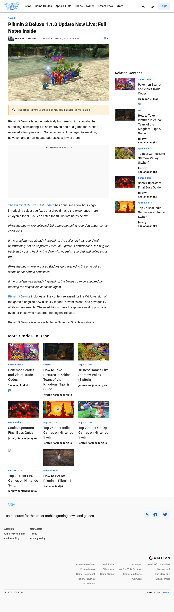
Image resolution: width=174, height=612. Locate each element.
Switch (90, 6)
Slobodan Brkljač (18, 385)
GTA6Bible (89, 583)
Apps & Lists (63, 6)
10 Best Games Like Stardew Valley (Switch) (93, 375)
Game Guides (43, 6)
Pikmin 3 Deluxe (19, 296)
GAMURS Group (163, 592)
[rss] (147, 514)
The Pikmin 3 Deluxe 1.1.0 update (31, 205)
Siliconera (108, 569)
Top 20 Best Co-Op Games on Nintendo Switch (93, 432)
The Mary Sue (162, 574)
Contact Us (36, 529)
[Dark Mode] (152, 6)
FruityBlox (136, 578)
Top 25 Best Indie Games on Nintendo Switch (58, 432)
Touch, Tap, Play (86, 578)
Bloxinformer (163, 578)
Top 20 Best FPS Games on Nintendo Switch (23, 480)
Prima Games (87, 569)
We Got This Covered (130, 569)
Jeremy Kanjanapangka (57, 394)
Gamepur (137, 564)
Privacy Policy (37, 538)
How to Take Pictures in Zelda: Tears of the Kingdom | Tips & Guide (56, 379)
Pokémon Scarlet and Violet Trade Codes (21, 375)
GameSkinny (107, 574)
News (27, 6)
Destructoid (163, 569)
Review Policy (11, 538)
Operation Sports (132, 574)
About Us (9, 529)
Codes (79, 6)
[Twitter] (166, 514)
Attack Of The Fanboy (158, 564)
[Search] (143, 6)
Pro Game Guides (85, 564)
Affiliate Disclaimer (14, 533)
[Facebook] (156, 514)
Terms (33, 533)
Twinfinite (108, 564)
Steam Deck (105, 6)
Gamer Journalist (85, 574)
